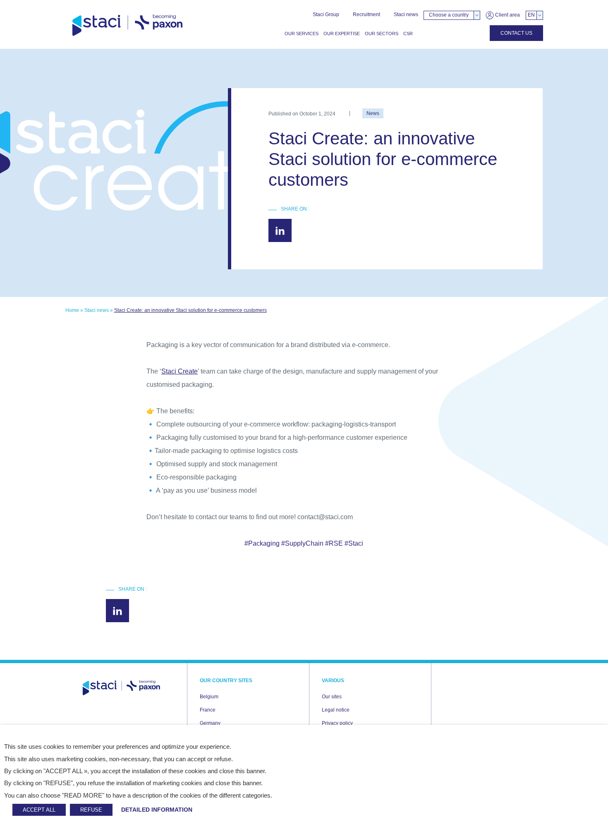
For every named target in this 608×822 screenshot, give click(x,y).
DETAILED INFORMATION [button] (156, 809)
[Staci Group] (127, 25)
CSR (408, 33)
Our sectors (381, 33)
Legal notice (335, 710)
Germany (210, 723)
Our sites (332, 697)
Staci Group (326, 14)
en (531, 15)
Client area (507, 15)
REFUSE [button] (91, 810)
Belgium (209, 697)
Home (72, 310)
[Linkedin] (280, 230)
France (207, 710)
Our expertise (341, 33)
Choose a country (449, 15)
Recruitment (366, 14)
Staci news (406, 14)
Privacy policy (337, 723)
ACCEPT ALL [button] (39, 810)
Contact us (516, 33)
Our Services (301, 33)
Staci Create (179, 371)
